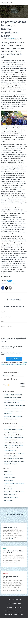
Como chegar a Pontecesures (14, 607)
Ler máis (11, 538)
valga (13, 283)
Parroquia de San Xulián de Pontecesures (14, 491)
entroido (9, 283)
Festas (9, 280)
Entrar (21, 610)
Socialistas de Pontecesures (11, 497)
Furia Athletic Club (8, 489)
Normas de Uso (8, 610)
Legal (16, 610)
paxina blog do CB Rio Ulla (10, 494)
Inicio (8, 599)
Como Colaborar (16, 599)
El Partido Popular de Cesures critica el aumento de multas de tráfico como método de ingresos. (14, 437)
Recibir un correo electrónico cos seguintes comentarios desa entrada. (11, 347)
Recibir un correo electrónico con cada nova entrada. (12, 353)
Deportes (5, 573)
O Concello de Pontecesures (14, 603)
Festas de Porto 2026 (10, 527)
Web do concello (8, 500)
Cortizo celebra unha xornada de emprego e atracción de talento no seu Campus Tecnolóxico (13, 429)
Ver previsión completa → (9, 375)
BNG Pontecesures (8, 480)
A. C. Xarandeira (8, 472)
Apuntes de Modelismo (10, 477)
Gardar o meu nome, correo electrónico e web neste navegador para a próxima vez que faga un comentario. (13, 340)
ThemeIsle (20, 614)
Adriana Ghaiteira (8, 474)
